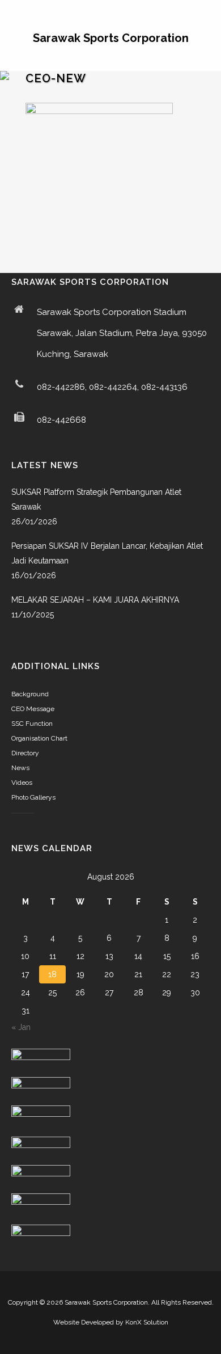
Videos (21, 783)
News (20, 768)
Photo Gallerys (33, 797)
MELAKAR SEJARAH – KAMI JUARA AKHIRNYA (95, 599)
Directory (25, 753)
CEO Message (32, 709)
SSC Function (32, 724)
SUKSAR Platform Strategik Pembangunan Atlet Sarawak (96, 499)
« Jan (21, 1027)
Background (30, 694)
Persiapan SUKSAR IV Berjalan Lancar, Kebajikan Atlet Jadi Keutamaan (107, 553)
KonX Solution (146, 1322)
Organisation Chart (39, 738)
